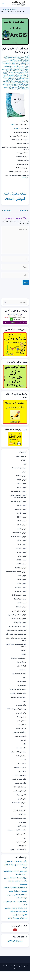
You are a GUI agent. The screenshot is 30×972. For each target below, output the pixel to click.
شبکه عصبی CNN (20, 775)
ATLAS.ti (23, 460)
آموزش (24, 472)
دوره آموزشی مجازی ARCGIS (22, 75)
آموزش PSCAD (21, 579)
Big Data (23, 650)
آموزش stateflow (20, 607)
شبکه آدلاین (22, 771)
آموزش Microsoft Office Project (16, 572)
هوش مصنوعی (21, 842)
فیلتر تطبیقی (22, 799)
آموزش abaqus (21, 480)
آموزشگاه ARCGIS (19, 62)
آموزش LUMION (21, 564)
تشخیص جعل (21, 721)
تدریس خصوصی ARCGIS (16, 69)
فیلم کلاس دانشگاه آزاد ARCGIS (16, 81)
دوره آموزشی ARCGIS (23, 74)
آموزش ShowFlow (20, 591)
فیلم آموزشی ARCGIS (9, 75)
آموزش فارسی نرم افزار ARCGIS (21, 60)
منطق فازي (22, 822)
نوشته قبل (23, 210)
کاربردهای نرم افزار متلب (18, 891)
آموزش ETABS (21, 529)
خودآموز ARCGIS (24, 71)
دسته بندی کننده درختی (18, 752)
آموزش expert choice (19, 533)
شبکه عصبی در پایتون (19, 779)
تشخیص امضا (21, 717)
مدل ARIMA (22, 814)
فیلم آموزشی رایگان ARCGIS (17, 78)
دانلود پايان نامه (21, 748)
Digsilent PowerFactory (18, 658)
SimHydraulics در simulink (18, 693)
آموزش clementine (20, 509)
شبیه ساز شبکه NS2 (20, 787)
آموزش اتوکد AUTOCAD (18, 491)
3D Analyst (17, 56)
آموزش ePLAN (21, 525)
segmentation (22, 685)
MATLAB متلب (21, 666)
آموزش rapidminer (20, 587)
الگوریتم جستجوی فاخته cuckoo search (16, 639)
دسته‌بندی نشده (21, 756)
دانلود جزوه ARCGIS (19, 72)
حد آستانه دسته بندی (19, 732)
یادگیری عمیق (21, 845)
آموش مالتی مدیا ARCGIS (8, 62)
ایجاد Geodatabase (13, 65)
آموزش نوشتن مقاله (20, 622)
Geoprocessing (16, 66)
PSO (24, 678)
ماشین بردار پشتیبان (19, 810)
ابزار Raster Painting (17, 63)
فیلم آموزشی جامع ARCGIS (22, 77)
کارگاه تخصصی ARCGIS (15, 84)
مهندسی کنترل (21, 826)
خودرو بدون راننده (20, 736)
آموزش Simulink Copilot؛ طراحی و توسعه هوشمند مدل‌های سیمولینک (15, 881)
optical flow (22, 670)
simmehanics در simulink (18, 697)
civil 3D (23, 654)
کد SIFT (23, 806)
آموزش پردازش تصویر (19, 611)
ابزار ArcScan (25, 63)
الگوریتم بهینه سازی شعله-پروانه (16, 634)
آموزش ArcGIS (21, 487)
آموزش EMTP (21, 521)
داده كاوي (23, 740)
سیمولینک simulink (20, 767)
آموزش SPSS (22, 603)
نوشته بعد (6, 210)
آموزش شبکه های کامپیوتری (17, 614)
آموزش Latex (22, 556)
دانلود (24, 744)
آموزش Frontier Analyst (18, 536)
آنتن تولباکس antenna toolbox (16, 630)
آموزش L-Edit (21, 552)
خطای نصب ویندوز (20, 914)
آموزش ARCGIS (20, 57)
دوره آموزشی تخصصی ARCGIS (10, 74)
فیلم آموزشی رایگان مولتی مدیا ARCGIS (16, 79)
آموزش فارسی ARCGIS (10, 59)
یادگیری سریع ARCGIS (14, 89)
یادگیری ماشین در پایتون (18, 849)
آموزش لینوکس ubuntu (19, 618)
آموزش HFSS (22, 544)
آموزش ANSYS (21, 483)
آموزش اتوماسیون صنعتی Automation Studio (18, 496)
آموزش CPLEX (21, 513)
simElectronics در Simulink (18, 689)
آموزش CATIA (21, 505)
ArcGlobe (22, 56)
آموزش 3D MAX (21, 476)
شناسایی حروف (21, 795)
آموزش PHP (22, 575)
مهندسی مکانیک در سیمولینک (16, 830)
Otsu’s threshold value (19, 674)
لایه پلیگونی (21, 87)
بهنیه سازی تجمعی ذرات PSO (16, 709)
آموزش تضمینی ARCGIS (23, 59)
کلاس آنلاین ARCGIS (19, 86)
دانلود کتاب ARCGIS (8, 72)
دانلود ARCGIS (16, 71)
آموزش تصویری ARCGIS (10, 57)
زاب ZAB (23, 760)
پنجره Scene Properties (18, 68)
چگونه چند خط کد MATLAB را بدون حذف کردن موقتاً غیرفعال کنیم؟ (15, 864)
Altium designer (21, 456)
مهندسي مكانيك (21, 834)
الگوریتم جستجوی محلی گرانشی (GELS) (16, 645)
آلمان (24, 464)
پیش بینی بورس (21, 713)
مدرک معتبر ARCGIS (13, 87)
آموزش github (22, 540)
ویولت (24, 838)
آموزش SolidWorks (20, 599)
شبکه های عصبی (20, 783)
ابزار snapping (8, 63)
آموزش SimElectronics (19, 595)
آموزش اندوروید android (18, 501)
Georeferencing (25, 66)
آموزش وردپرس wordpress (17, 626)
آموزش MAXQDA (20, 568)
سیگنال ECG (22, 763)
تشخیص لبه (22, 724)
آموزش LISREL (21, 560)
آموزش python (21, 583)
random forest (21, 681)
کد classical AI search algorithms (15, 887)
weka (24, 701)
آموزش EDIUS (21, 517)
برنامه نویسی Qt (21, 705)
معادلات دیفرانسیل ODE (18, 818)
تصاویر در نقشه (5, 69)
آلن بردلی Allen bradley (19, 468)
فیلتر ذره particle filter (19, 802)
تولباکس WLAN (21, 728)
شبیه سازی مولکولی (20, 791)
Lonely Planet (22, 662)
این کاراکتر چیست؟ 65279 (17, 918)
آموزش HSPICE (21, 548)
